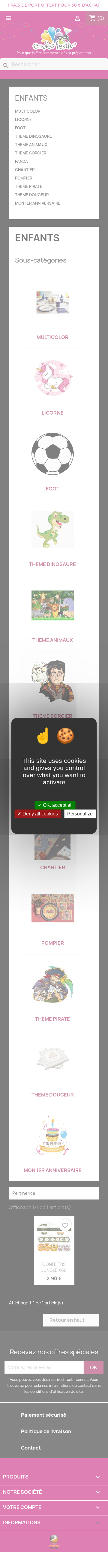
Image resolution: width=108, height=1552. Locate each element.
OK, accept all (57, 805)
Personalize (80, 814)
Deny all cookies (39, 814)
